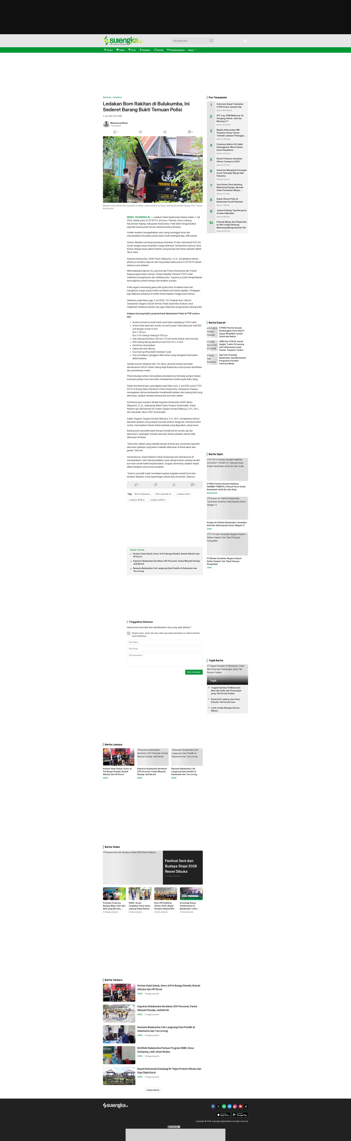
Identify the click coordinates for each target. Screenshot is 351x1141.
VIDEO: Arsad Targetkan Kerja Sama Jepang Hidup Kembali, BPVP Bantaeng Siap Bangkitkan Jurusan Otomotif (140, 910)
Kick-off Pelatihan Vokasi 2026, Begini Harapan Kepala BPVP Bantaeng (165, 907)
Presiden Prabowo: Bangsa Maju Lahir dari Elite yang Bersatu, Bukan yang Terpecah (114, 907)
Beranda (107, 97)
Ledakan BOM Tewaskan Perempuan (159, 500)
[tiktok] (246, 1106)
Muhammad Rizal (119, 123)
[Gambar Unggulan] (153, 169)
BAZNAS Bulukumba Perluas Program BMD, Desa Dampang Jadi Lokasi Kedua (165, 1050)
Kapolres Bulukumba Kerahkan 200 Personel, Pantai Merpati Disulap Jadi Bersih (166, 562)
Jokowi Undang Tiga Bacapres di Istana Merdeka (232, 211)
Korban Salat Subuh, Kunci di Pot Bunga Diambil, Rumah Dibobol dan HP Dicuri (166, 555)
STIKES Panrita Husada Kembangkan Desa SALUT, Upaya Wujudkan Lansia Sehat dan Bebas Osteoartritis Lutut (232, 333)
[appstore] (223, 1116)
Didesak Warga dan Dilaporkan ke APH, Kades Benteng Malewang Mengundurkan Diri (232, 225)
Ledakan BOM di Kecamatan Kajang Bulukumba (138, 500)
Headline (117, 97)
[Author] (106, 124)
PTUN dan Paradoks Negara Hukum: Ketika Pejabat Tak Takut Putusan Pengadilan (224, 561)
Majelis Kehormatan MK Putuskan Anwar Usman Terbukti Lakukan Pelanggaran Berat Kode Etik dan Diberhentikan (232, 136)
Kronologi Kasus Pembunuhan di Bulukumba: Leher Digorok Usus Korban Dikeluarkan (190, 909)
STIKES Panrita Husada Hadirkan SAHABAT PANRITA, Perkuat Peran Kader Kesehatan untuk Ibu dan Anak (226, 487)
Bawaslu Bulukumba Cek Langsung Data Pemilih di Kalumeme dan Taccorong (165, 569)
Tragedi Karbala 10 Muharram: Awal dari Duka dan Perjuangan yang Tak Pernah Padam (226, 691)
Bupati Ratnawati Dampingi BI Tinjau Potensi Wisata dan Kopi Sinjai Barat (169, 1070)
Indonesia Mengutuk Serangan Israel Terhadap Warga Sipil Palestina (232, 173)
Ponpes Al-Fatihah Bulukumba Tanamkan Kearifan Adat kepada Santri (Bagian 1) (227, 523)
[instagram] (235, 1106)
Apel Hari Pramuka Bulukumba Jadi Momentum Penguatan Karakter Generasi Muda (232, 359)
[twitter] (218, 1106)
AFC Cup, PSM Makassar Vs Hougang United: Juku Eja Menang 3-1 (230, 118)
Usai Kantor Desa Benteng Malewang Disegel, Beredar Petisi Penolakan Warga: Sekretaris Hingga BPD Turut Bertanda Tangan (230, 190)
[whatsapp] (224, 1106)
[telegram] (229, 1106)
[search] (211, 40)
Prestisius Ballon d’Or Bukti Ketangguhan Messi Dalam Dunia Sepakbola (230, 147)
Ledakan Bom (183, 494)
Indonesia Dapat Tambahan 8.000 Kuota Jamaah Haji (230, 105)
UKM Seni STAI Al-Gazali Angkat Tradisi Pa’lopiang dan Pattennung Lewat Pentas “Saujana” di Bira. (231, 345)
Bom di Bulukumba (143, 494)
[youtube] (240, 1106)
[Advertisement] (175, 33)
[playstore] (240, 1116)
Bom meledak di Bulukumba (165, 494)
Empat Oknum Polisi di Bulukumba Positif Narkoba (230, 200)
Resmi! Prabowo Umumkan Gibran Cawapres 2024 (229, 160)
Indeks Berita (153, 1090)
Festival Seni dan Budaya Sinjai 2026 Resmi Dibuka (181, 866)
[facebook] (213, 1106)
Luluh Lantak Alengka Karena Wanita (225, 709)
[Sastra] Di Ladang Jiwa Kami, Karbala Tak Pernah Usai (225, 700)
